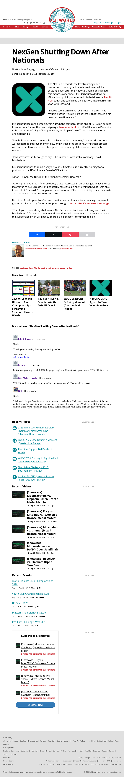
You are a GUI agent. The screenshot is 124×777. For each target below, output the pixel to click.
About (81, 20)
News (77, 27)
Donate (43, 741)
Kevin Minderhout (37, 268)
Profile (88, 751)
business (24, 268)
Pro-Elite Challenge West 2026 (29, 622)
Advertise (14, 741)
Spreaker (104, 764)
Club (17, 27)
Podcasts (96, 27)
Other (63, 751)
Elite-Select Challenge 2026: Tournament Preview (33, 469)
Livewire (13, 754)
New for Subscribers (64, 761)
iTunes (113, 764)
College (26, 27)
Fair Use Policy (79, 741)
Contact (23, 741)
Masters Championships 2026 (29, 612)
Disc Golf (97, 20)
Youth (35, 27)
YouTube (41, 764)
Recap (104, 751)
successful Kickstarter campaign (89, 203)
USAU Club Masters (31, 616)
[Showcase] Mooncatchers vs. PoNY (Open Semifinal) (42, 546)
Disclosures (33, 741)
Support (101, 761)
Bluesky (78, 764)
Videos (104, 27)
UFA (93, 757)
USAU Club (28, 607)
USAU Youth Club (31, 597)
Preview (80, 751)
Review (112, 751)
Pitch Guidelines (99, 741)
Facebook (51, 764)
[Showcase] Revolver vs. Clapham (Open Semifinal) (41, 562)
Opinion (56, 751)
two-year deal (67, 127)
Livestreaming (52, 268)
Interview (34, 751)
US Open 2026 (20, 603)
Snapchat (95, 764)
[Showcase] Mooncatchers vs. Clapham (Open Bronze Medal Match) (42, 497)
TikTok (86, 764)
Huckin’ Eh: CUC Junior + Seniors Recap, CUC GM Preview (36, 478)
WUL (104, 757)
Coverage (25, 751)
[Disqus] (62, 371)
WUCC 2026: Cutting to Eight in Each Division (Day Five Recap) (38, 460)
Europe (45, 27)
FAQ (109, 761)
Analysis (15, 751)
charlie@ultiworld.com (36, 248)
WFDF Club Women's (50, 521)
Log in (118, 23)
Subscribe (117, 761)
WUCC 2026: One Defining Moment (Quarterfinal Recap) (37, 441)
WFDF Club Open (48, 505)
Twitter (70, 764)
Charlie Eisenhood (39, 74)
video (69, 268)
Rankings (86, 27)
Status (110, 741)
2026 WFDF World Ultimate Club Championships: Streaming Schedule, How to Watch (36, 431)
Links (42, 751)
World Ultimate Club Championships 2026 (18, 20)
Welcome (50, 761)
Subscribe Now (35, 704)
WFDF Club (30, 588)
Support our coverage (103, 23)
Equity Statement (64, 741)
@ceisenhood (66, 248)
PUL (98, 757)
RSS (119, 764)
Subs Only (113, 27)
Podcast (71, 751)
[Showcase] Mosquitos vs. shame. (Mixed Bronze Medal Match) (42, 530)
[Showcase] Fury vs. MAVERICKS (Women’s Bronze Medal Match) (42, 514)
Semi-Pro (7, 27)
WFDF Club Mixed (49, 537)
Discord (88, 20)
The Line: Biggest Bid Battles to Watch (35, 450)
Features (6, 751)
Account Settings (89, 761)
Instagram (61, 764)
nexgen (63, 268)
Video (5, 754)
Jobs (88, 741)
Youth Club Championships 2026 (30, 593)
